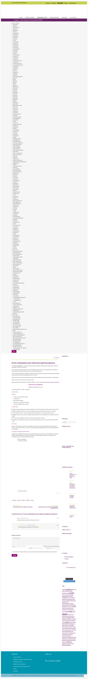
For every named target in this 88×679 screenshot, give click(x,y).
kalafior (15, 109)
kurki (15, 132)
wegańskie (16, 349)
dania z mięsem (17, 261)
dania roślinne (17, 259)
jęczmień (15, 103)
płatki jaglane (16, 202)
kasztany (15, 119)
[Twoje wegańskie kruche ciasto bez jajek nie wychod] (74, 574)
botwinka (15, 44)
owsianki (16, 296)
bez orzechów (17, 324)
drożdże (15, 72)
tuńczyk (15, 238)
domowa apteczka (17, 270)
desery (15, 265)
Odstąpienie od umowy (18, 661)
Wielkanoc (16, 307)
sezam (15, 215)
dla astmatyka (17, 339)
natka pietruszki (17, 171)
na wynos (16, 280)
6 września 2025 (73, 504)
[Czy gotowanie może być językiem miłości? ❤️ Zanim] (63, 571)
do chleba (28, 500)
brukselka (15, 47)
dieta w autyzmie (17, 336)
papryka (15, 183)
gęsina (15, 80)
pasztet (63, 611)
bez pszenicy (17, 326)
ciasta (74, 637)
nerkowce (15, 173)
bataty (15, 37)
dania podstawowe (18, 257)
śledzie (15, 219)
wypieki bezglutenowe (18, 311)
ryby (15, 209)
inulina (15, 96)
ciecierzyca (16, 54)
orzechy (15, 179)
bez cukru (16, 316)
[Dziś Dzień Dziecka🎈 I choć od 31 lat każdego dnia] (63, 574)
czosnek (15, 66)
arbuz (15, 31)
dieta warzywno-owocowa (19, 337)
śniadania (16, 293)
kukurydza (16, 129)
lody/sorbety (16, 278)
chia (15, 53)
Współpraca (53, 3)
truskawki (16, 236)
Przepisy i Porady (29, 17)
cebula (15, 52)
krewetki (15, 127)
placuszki (64, 609)
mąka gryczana (17, 138)
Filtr (14, 351)
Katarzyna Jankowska (22, 525)
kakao (15, 108)
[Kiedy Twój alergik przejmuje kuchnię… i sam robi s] (74, 571)
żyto (14, 246)
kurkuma (15, 134)
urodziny (15, 306)
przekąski (16, 287)
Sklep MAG (60, 3)
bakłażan (15, 34)
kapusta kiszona (17, 114)
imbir (15, 93)
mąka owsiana (16, 145)
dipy (14, 267)
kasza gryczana (17, 116)
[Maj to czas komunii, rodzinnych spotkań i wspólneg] (71, 574)
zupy (15, 313)
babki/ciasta (16, 252)
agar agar (15, 24)
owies (15, 181)
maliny (15, 155)
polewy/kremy (70, 608)
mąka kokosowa (17, 141)
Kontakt (66, 3)
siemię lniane (16, 216)
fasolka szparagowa (18, 76)
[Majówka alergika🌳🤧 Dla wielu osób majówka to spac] (63, 576)
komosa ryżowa (17, 124)
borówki (15, 43)
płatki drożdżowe (17, 200)
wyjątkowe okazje (18, 309)
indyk (15, 95)
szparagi (15, 228)
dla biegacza (17, 340)
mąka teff (15, 151)
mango (15, 157)
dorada (15, 69)
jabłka (15, 98)
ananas (15, 28)
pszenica (15, 199)
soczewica (16, 222)
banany (15, 36)
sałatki (15, 290)
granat (15, 85)
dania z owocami (17, 262)
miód (14, 164)
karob (15, 115)
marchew (16, 158)
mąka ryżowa (16, 148)
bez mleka (16, 323)
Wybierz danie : (15, 249)
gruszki (15, 89)
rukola (15, 207)
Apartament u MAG (42, 17)
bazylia (15, 39)
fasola (15, 75)
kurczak (15, 131)
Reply (58, 518)
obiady (15, 281)
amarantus (16, 27)
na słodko (16, 298)
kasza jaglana (16, 118)
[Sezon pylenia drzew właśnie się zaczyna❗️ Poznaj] (67, 576)
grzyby (15, 92)
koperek (15, 125)
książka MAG (69, 620)
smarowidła (16, 291)
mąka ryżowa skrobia (18, 150)
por (14, 194)
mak (14, 137)
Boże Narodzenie (17, 254)
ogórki (15, 174)
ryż (14, 210)
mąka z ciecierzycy (17, 153)
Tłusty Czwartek (17, 304)
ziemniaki (16, 244)
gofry (15, 294)
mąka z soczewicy (17, 154)
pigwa (15, 190)
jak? (15, 274)
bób (14, 40)
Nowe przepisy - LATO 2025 (19, 347)
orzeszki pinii (16, 180)
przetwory (16, 288)
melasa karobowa (17, 160)
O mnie (21, 17)
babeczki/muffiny (72, 640)
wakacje (67, 596)
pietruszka (16, 189)
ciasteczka (16, 255)
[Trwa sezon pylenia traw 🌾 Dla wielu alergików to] (67, 574)
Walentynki (64, 643)
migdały (15, 163)
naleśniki (15, 258)
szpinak (15, 229)
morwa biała (16, 168)
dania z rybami (17, 264)
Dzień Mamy (16, 272)
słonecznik (16, 231)
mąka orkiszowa (17, 144)
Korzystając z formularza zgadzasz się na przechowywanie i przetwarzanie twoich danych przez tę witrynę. (35, 551)
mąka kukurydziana (18, 142)
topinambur (16, 235)
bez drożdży (16, 317)
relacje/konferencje (66, 603)
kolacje (15, 277)
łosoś (15, 248)
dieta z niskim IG (17, 332)
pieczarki (16, 187)
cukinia (15, 56)
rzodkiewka (16, 212)
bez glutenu (16, 20)
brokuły (15, 46)
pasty (15, 284)
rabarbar (16, 205)
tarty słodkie (16, 303)
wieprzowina (16, 241)
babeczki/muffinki (18, 251)
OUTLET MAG (73, 17)
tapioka (15, 232)
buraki (15, 50)
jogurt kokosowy (17, 105)
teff (14, 233)
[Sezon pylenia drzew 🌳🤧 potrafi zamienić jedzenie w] (71, 576)
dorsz (15, 70)
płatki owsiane (17, 203)
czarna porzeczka (17, 60)
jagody (15, 99)
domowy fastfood (17, 271)
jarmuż (15, 102)
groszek (15, 88)
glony (15, 82)
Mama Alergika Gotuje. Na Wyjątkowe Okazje (49, 382)
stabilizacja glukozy (18, 333)
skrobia (68, 600)
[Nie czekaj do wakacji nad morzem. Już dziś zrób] (71, 571)
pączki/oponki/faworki (18, 283)
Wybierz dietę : (15, 314)
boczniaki (15, 41)
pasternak (15, 184)
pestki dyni (16, 186)
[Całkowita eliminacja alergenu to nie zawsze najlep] (74, 576)
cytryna (15, 59)
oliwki (15, 176)
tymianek (16, 239)
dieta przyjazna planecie (19, 334)
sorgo (15, 226)
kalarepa (15, 111)
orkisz (15, 177)
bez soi (15, 327)
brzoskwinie (16, 49)
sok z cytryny (16, 225)
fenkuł (15, 78)
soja (14, 223)
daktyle (15, 67)
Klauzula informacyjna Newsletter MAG (21, 666)
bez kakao (16, 322)
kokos (15, 122)
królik (15, 128)
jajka (14, 101)
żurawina (15, 245)
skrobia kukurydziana (18, 218)
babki (67, 640)
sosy (14, 301)
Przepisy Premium (17, 346)
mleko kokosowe (17, 166)
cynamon (16, 57)
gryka (15, 90)
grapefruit (15, 86)
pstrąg (15, 197)
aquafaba (15, 30)
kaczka (15, 106)
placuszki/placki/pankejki (19, 297)
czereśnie (15, 62)
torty (68, 597)
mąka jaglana (16, 140)
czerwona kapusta (17, 63)
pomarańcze (16, 192)
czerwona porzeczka (18, 65)
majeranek (16, 135)
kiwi (14, 121)
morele (15, 167)
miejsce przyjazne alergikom (19, 161)
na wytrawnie (17, 300)
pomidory (16, 193)
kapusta (15, 112)
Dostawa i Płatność (17, 657)
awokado (16, 33)
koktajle (15, 275)
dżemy (63, 628)
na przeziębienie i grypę (19, 343)
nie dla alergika (17, 345)
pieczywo (16, 285)
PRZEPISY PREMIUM (54, 17)
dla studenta (16, 342)
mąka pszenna (16, 147)
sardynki (15, 213)
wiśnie (15, 242)
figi (14, 79)
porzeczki (15, 196)
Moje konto (48, 3)
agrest (15, 26)
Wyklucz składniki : (16, 23)
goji (14, 83)
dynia (15, 73)
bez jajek (16, 320)
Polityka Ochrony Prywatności (19, 664)
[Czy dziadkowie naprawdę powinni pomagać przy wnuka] (67, 571)
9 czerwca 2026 (73, 493)
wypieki (16, 310)
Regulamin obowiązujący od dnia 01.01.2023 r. (22, 659)
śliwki (15, 220)
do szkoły (16, 268)
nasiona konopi (17, 170)
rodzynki (15, 206)
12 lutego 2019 (56, 357)
